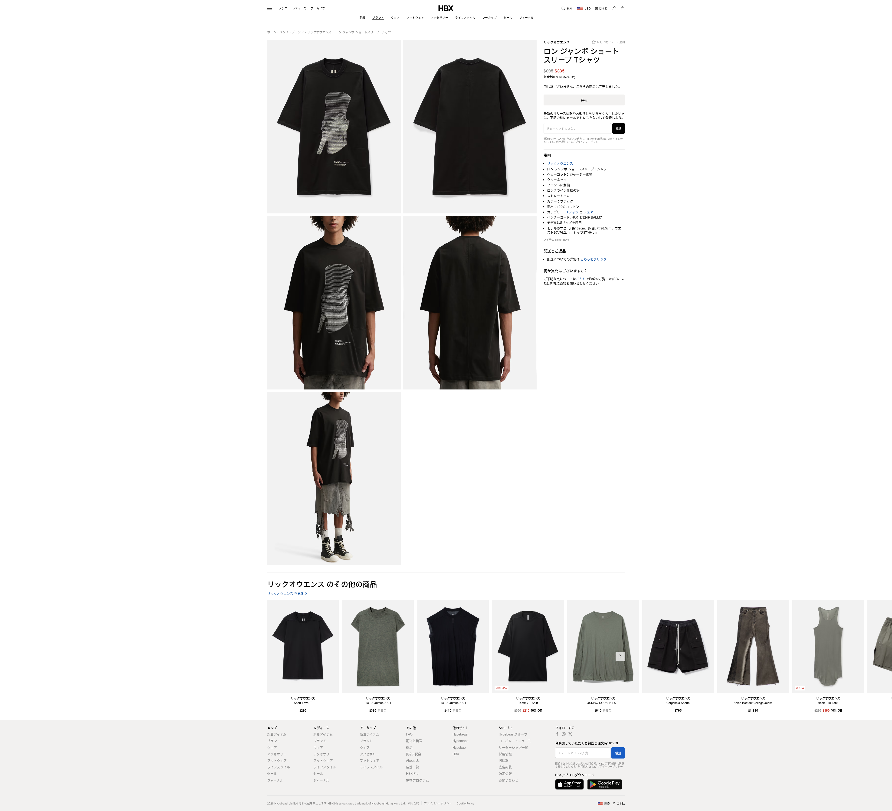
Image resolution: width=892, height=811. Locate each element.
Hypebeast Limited (286, 803)
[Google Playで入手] (604, 784)
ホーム (271, 32)
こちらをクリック (593, 259)
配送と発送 (414, 741)
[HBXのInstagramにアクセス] (564, 734)
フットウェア (277, 760)
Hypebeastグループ (513, 734)
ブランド (298, 32)
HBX (456, 754)
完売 (584, 100)
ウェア (588, 211)
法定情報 (505, 773)
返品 (409, 747)
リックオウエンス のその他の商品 (322, 584)
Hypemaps (460, 741)
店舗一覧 (412, 767)
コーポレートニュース (515, 741)
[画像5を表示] (334, 479)
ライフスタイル (278, 767)
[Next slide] (620, 656)
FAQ (409, 734)
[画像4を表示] (470, 302)
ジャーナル (275, 780)
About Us (413, 760)
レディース (299, 8)
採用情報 (505, 754)
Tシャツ (572, 211)
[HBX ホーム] (446, 8)
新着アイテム (276, 734)
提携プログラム (417, 780)
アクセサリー (276, 754)
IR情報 (503, 760)
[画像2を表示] (470, 127)
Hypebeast (460, 734)
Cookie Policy (465, 803)
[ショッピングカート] (622, 8)
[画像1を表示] (334, 127)
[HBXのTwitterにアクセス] (570, 734)
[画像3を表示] (334, 302)
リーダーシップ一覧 (513, 747)
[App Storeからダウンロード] (569, 784)
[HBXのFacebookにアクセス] (557, 734)
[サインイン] (614, 8)
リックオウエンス (319, 32)
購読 (618, 129)
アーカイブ (318, 8)
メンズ (283, 8)
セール (272, 773)
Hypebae (459, 747)
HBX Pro (412, 773)
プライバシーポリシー (588, 142)
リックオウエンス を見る (285, 593)
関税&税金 (413, 754)
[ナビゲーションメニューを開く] (269, 8)
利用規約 (561, 142)
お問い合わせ (508, 780)
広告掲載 (505, 767)
